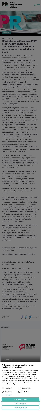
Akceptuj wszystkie (20, 399)
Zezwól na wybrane (20, 407)
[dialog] (20, 205)
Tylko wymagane (20, 403)
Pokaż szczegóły (7, 395)
